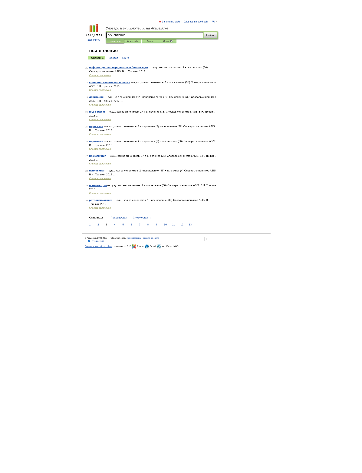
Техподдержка (134, 238)
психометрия (98, 185)
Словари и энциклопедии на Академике (137, 28)
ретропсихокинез (100, 199)
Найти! (210, 35)
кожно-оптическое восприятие (109, 82)
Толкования (114, 41)
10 (165, 224)
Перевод (112, 57)
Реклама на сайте (150, 238)
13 (190, 224)
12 (181, 224)
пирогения (96, 126)
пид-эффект (97, 111)
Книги (150, 41)
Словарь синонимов (100, 75)
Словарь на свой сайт (196, 21)
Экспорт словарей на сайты (98, 246)
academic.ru (93, 40)
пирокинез (96, 141)
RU (213, 21)
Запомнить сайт (171, 21)
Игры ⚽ (168, 41)
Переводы (132, 41)
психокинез (96, 170)
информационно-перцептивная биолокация (118, 67)
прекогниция (97, 155)
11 (173, 224)
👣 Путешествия (96, 241)
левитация (96, 96)
